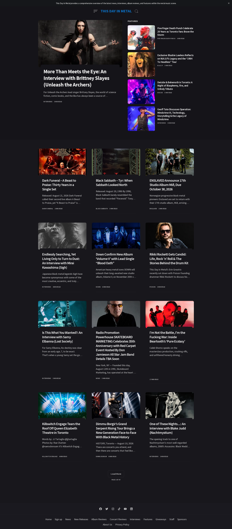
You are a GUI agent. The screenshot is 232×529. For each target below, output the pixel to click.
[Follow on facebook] (100, 509)
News (98, 378)
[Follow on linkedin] (131, 509)
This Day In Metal (116, 11)
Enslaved (153, 209)
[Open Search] (136, 11)
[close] (229, 3)
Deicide (160, 93)
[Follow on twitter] (107, 509)
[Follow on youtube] (125, 509)
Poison (153, 287)
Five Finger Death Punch (166, 38)
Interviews (48, 102)
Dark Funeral (47, 209)
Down (98, 287)
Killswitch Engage (49, 456)
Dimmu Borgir (101, 456)
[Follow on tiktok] (119, 509)
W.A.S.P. (160, 65)
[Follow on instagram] (113, 509)
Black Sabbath (102, 209)
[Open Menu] (95, 11)
